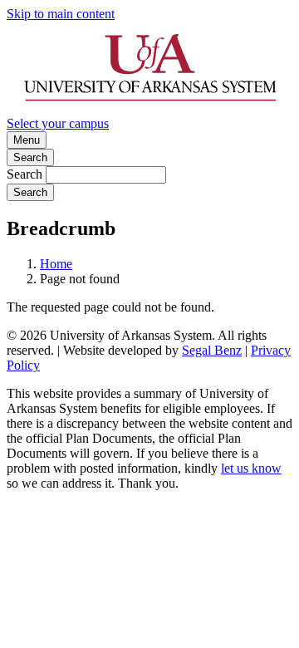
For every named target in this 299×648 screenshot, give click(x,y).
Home (56, 264)
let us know (251, 468)
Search (30, 157)
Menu (26, 140)
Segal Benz (212, 350)
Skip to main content (61, 14)
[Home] (149, 108)
